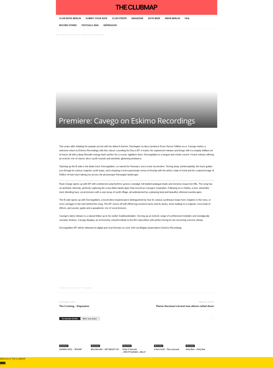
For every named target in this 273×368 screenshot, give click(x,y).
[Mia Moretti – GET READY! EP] (105, 335)
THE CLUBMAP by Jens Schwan (68, 34)
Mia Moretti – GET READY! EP (105, 349)
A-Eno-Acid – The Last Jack (166, 349)
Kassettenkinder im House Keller (93, 34)
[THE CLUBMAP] (136, 7)
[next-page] (212, 318)
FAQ (187, 18)
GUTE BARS (154, 18)
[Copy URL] (132, 137)
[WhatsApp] (96, 137)
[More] (140, 137)
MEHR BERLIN (172, 18)
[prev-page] (208, 318)
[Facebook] (82, 137)
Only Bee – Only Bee (195, 349)
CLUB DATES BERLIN (70, 18)
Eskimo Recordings (66, 288)
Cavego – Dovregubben (83, 288)
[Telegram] (125, 137)
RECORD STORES (68, 25)
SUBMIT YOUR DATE (96, 18)
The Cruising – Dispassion (74, 306)
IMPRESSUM (110, 25)
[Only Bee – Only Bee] (200, 335)
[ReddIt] (111, 137)
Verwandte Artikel (70, 318)
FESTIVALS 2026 (90, 25)
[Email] (118, 137)
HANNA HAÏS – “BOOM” (70, 349)
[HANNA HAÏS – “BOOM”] (73, 335)
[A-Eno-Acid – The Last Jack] (168, 335)
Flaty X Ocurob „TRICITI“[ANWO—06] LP (134, 350)
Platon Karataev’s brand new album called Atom (185, 306)
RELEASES (64, 346)
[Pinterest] (89, 137)
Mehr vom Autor (90, 318)
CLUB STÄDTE (119, 18)
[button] (212, 21)
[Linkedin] (103, 137)
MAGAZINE (137, 18)
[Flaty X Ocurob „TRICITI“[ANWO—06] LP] (136, 335)
